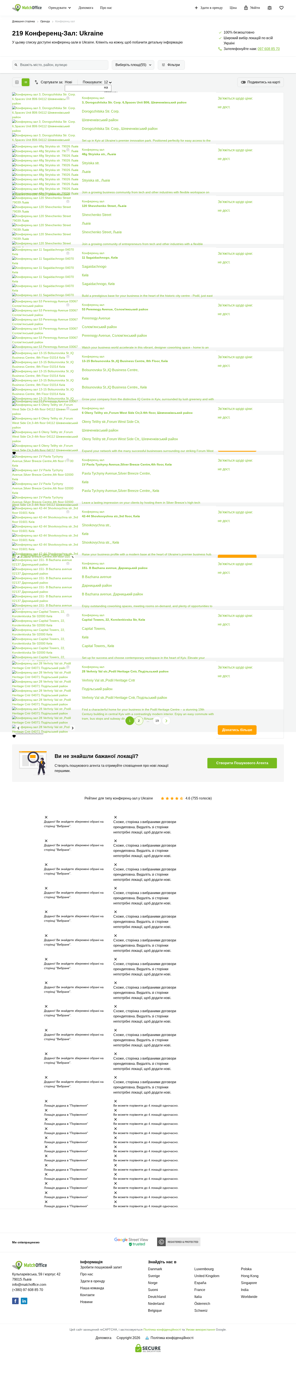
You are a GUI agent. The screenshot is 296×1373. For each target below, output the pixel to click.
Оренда (45, 21)
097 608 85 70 (269, 49)
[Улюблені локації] (281, 7)
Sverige (154, 1276)
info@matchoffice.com (29, 1284)
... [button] (148, 720)
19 (157, 720)
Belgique (155, 1310)
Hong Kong (250, 1276)
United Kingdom (206, 1276)
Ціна (233, 8)
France (199, 1290)
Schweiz (201, 1310)
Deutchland (157, 1297)
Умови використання (200, 1329)
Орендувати (58, 8)
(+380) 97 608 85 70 (27, 1290)
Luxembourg (204, 1269)
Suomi (153, 1290)
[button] (66, 98)
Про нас (106, 8)
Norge (153, 1283)
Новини (86, 1302)
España (200, 1283)
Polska (246, 1269)
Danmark (155, 1269)
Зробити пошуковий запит (101, 1267)
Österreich (202, 1303)
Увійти (255, 8)
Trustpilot (26, 1220)
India (245, 1290)
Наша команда (92, 1288)
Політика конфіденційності (162, 1329)
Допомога (85, 8)
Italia (198, 1297)
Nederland (156, 1303)
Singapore (249, 1283)
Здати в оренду (211, 8)
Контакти (87, 1295)
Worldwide (249, 1297)
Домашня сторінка (23, 21)
